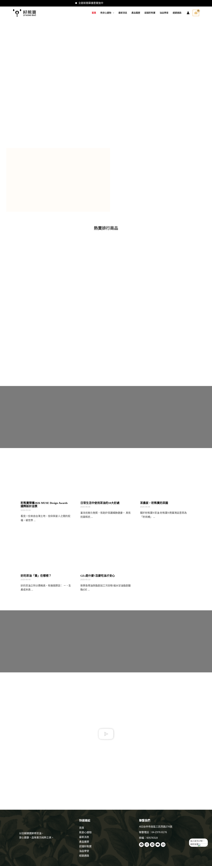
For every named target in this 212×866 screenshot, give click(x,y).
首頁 (94, 13)
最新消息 (122, 13)
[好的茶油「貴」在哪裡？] (46, 549)
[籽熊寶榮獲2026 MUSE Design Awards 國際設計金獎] (46, 477)
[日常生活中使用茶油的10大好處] (105, 477)
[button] (112, 13)
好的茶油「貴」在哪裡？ (36, 575)
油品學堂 (164, 13)
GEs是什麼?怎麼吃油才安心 (97, 575)
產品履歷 (135, 13)
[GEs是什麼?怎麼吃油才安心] (105, 549)
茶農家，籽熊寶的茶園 (154, 503)
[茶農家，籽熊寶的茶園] (165, 477)
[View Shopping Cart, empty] (196, 13)
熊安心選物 (105, 13)
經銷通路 (177, 13)
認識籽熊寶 (149, 13)
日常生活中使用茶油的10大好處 (100, 503)
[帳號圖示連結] (188, 12)
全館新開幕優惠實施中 (77, 3)
